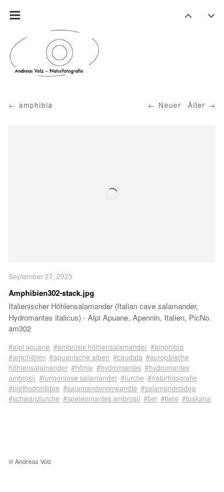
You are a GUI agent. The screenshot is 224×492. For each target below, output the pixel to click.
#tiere (170, 398)
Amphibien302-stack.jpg (51, 292)
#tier (150, 398)
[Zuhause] (55, 53)
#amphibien (27, 357)
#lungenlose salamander (78, 377)
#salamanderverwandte (100, 388)
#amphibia (167, 347)
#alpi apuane (29, 347)
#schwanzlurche (34, 398)
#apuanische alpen (79, 357)
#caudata (127, 357)
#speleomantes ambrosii (101, 398)
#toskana (196, 398)
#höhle (82, 367)
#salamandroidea (168, 388)
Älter (196, 105)
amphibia (36, 105)
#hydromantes (118, 367)
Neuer (170, 105)
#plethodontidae (34, 388)
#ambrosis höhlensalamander (100, 347)
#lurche (132, 377)
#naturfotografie (172, 377)
